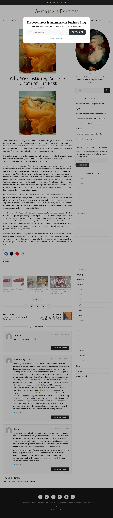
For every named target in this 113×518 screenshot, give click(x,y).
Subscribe (77, 32)
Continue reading (56, 38)
